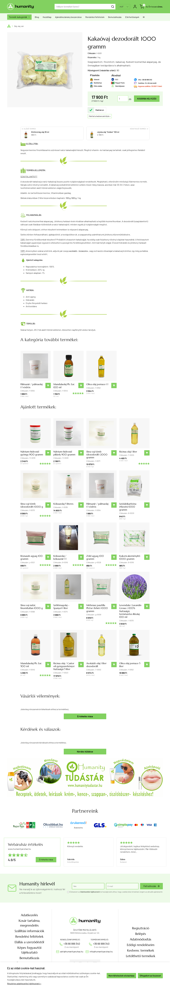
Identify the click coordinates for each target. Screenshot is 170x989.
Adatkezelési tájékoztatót (90, 892)
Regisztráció (140, 928)
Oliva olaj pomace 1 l (97, 384)
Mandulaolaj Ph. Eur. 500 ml (31, 665)
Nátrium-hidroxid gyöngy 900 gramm (31, 453)
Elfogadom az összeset (150, 975)
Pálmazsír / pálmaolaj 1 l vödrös (31, 386)
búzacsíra (83, 251)
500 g (73, 198)
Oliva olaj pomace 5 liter (129, 665)
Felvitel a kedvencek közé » (99, 116)
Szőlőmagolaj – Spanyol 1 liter (61, 607)
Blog (37, 17)
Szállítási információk (29, 931)
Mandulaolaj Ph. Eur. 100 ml (64, 386)
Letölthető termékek (140, 956)
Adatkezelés (29, 915)
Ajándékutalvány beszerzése (68, 17)
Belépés (140, 934)
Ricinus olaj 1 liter (128, 451)
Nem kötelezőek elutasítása (121, 975)
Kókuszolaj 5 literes (63, 503)
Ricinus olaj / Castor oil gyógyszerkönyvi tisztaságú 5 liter (63, 666)
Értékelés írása (85, 716)
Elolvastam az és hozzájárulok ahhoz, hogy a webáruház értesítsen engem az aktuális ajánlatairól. (116, 892)
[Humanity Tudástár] (85, 777)
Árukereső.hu (78, 828)
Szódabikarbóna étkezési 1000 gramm (127, 506)
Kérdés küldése (85, 751)
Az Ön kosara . (154, 6)
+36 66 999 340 (71, 943)
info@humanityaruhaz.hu (101, 951)
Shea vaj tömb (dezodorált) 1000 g (31, 505)
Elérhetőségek (132, 17)
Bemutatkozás (115, 17)
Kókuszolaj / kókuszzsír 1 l (59, 557)
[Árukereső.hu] (78, 824)
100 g (68, 198)
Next (165, 852)
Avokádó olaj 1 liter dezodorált (96, 665)
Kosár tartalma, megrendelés (29, 923)
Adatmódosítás (140, 939)
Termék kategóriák (19, 17)
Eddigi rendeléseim (140, 945)
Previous (63, 852)
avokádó (73, 251)
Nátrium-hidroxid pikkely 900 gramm (64, 453)
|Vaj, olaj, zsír (19, 26)
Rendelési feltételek (94, 17)
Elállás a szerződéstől (29, 942)
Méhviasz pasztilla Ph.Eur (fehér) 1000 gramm (97, 608)
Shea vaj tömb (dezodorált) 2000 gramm (96, 454)
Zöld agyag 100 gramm (95, 557)
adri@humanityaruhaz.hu (71, 951)
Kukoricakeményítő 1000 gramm (129, 557)
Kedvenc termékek (140, 950)
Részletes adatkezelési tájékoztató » (24, 983)
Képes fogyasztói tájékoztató (29, 950)
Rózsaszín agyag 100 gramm (31, 557)
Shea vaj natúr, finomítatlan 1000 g (31, 607)
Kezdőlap (47, 17)
